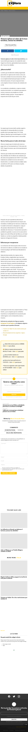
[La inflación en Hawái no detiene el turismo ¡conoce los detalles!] (14, 520)
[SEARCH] (26, 8)
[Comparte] (7, 50)
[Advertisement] (14, 113)
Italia (19, 557)
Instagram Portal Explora (8, 323)
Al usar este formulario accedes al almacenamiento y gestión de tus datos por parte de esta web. (13, 469)
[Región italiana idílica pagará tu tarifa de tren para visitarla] (14, 568)
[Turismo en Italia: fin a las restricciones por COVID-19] (14, 588)
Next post (3, 630)
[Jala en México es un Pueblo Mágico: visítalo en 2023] (14, 541)
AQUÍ (7, 346)
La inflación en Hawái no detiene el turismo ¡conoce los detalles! (11, 530)
